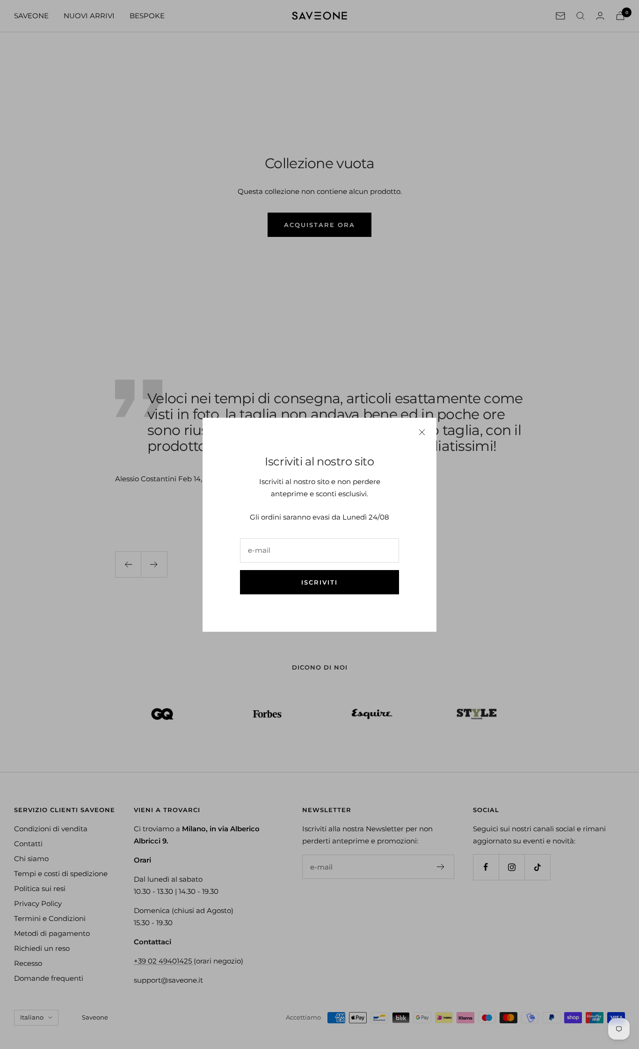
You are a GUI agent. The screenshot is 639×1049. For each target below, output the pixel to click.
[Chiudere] (422, 432)
